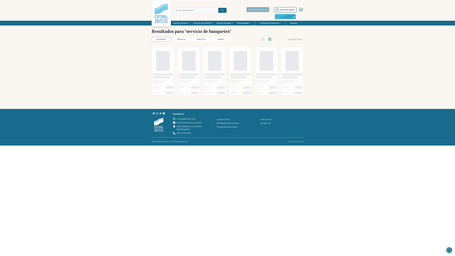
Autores (221, 39)
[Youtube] (164, 113)
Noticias (293, 23)
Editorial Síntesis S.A (163, 141)
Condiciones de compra (227, 127)
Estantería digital (287, 10)
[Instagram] (157, 113)
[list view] (262, 39)
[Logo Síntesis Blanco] (159, 125)
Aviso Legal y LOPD (295, 141)
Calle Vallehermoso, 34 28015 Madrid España (189, 127)
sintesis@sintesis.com (186, 119)
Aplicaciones (265, 119)
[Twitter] (160, 113)
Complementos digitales (280, 16)
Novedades (161, 39)
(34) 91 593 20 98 (184, 133)
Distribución (265, 123)
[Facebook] (154, 113)
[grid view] (269, 39)
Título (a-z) (181, 39)
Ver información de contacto (189, 122)
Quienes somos (223, 119)
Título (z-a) (201, 39)
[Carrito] (301, 9)
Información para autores (228, 123)
